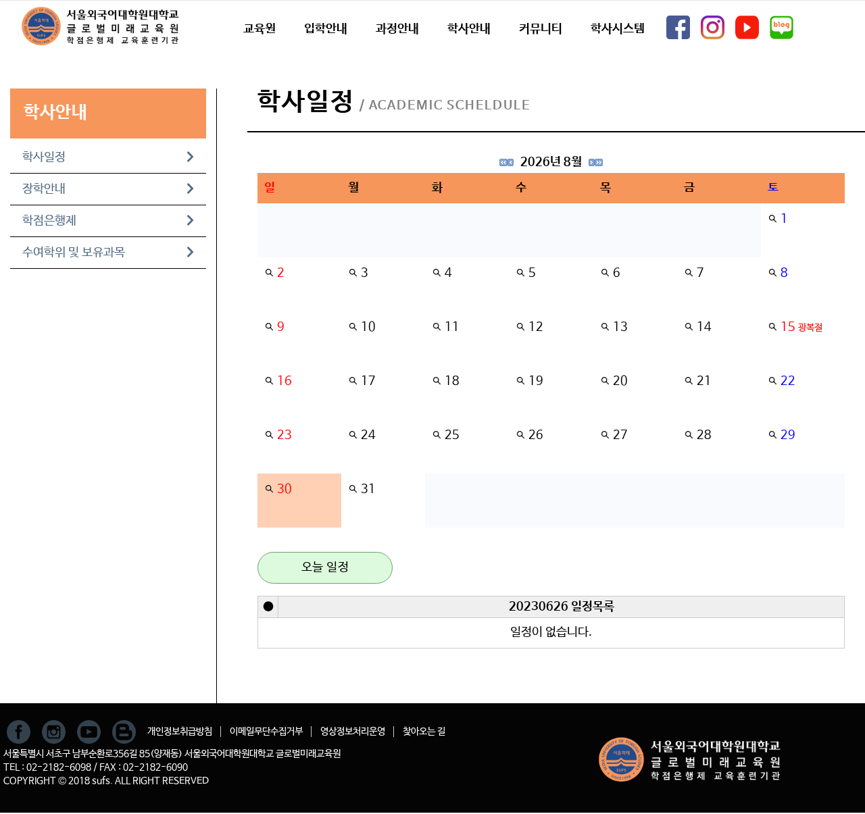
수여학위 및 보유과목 (73, 252)
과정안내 (397, 29)
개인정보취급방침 (179, 731)
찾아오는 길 (424, 731)
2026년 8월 (551, 162)
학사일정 (44, 157)
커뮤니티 (540, 29)
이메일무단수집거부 (266, 731)
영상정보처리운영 (352, 731)
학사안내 (469, 29)
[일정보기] (772, 219)
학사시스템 (618, 29)
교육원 (259, 29)
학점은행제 (49, 221)
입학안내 (325, 29)
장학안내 (44, 189)
